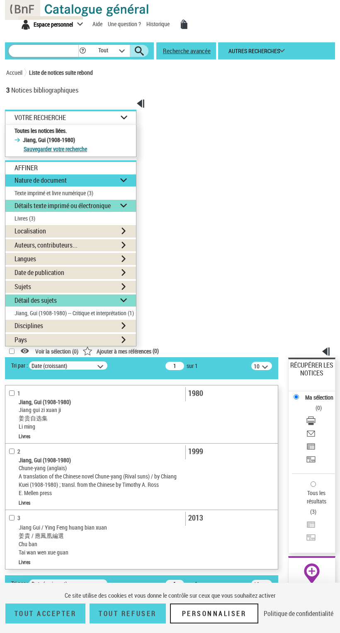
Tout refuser (127, 613)
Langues (25, 258)
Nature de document (41, 180)
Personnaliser (214, 613)
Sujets (23, 286)
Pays (21, 339)
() (128, 351)
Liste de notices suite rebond (61, 72)
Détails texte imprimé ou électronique (63, 205)
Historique (158, 24)
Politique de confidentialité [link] (298, 613)
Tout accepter (46, 613)
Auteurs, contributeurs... (46, 245)
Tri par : (19, 365)
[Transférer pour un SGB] (311, 460)
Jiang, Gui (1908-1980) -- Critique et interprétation (74, 313)
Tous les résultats (316, 497)
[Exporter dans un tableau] (311, 447)
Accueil (14, 72)
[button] (83, 51)
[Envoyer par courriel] (311, 434)
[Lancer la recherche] (139, 51)
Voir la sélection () (56, 351)
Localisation (30, 231)
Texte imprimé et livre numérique (54, 193)
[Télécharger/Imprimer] (311, 421)
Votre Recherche (40, 117)
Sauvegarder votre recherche (55, 149)
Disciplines (29, 325)
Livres (25, 218)
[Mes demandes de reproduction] (184, 24)
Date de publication (39, 272)
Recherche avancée (187, 51)
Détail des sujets (36, 300)
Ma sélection (319, 397)
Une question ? (125, 24)
